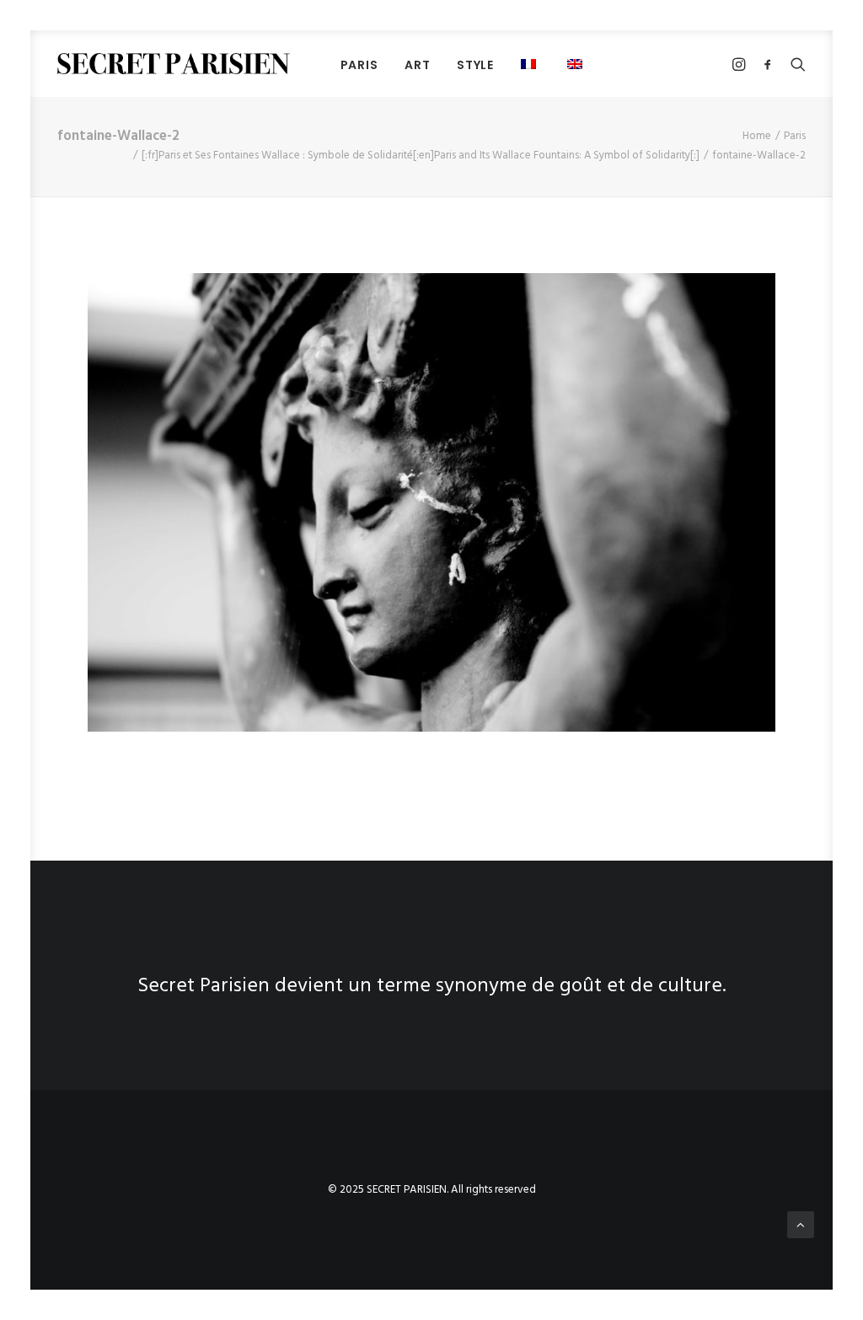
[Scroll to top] (800, 1225)
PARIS (359, 64)
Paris (795, 136)
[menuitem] (359, 64)
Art (417, 64)
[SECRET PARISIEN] (173, 63)
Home (756, 136)
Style (475, 64)
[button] (576, 63)
